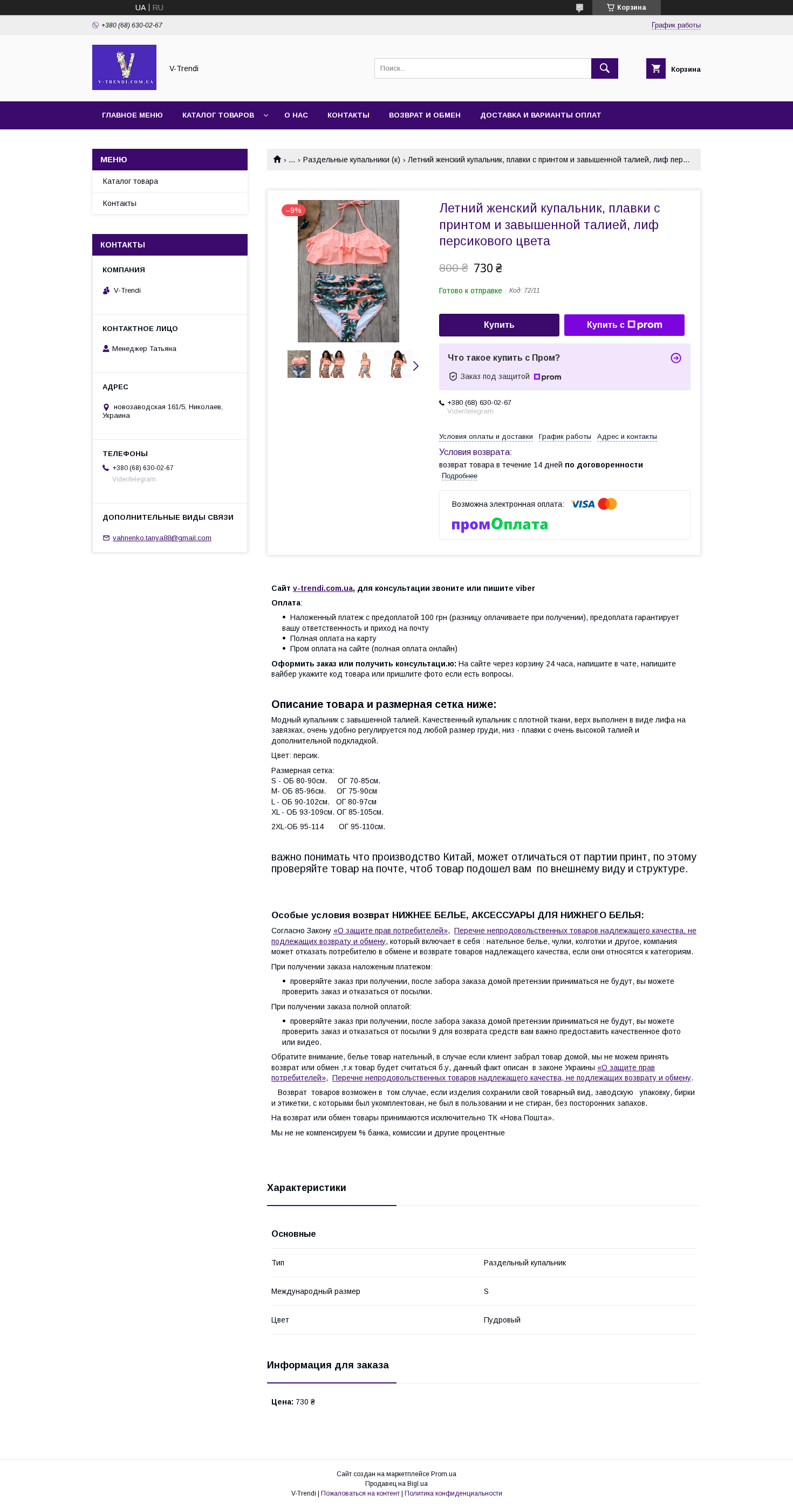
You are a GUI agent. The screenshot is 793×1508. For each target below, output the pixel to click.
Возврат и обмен (425, 115)
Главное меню (132, 115)
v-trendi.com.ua (323, 588)
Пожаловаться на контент (360, 1493)
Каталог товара (130, 181)
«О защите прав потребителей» (390, 930)
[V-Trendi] (124, 87)
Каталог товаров (218, 115)
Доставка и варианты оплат (540, 115)
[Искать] (604, 68)
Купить (499, 324)
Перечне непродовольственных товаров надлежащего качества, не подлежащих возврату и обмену (511, 1077)
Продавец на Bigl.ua (396, 1484)
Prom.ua (443, 1474)
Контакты (348, 115)
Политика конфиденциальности (453, 1493)
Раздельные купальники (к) (351, 159)
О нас (296, 115)
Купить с (606, 324)
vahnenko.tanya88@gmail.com (162, 538)
